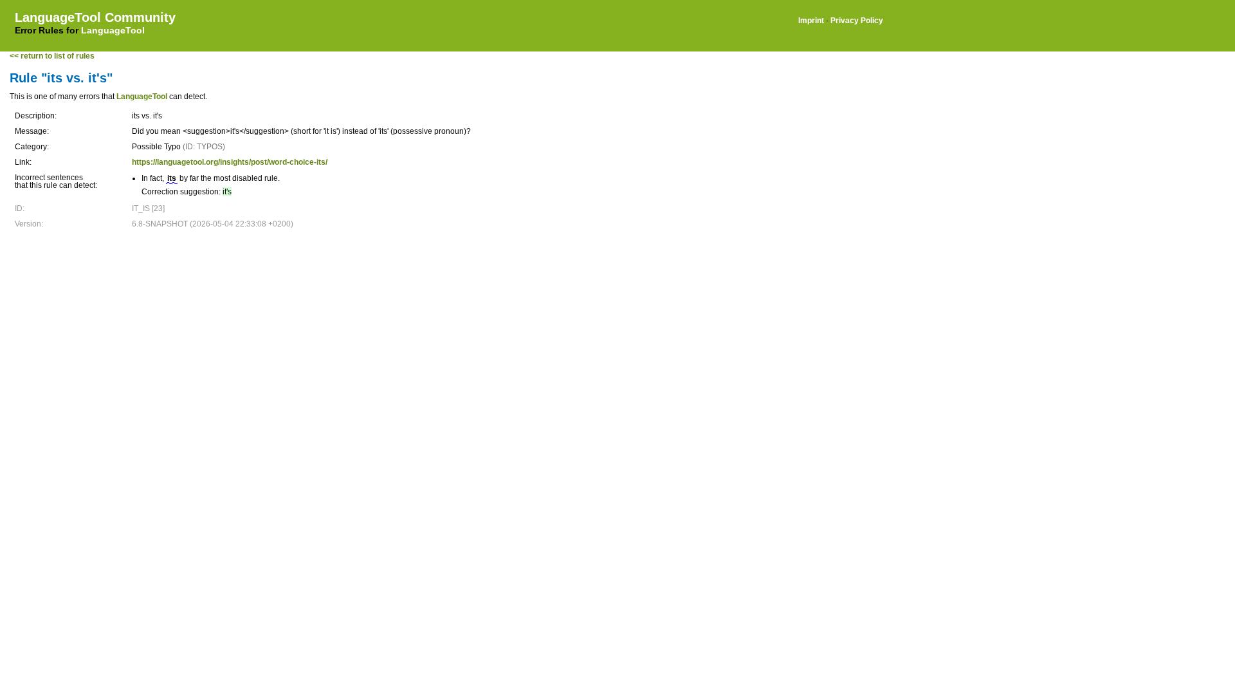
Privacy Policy (856, 20)
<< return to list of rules (52, 55)
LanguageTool (113, 30)
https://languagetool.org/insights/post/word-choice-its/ (229, 162)
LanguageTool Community (95, 17)
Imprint (811, 20)
